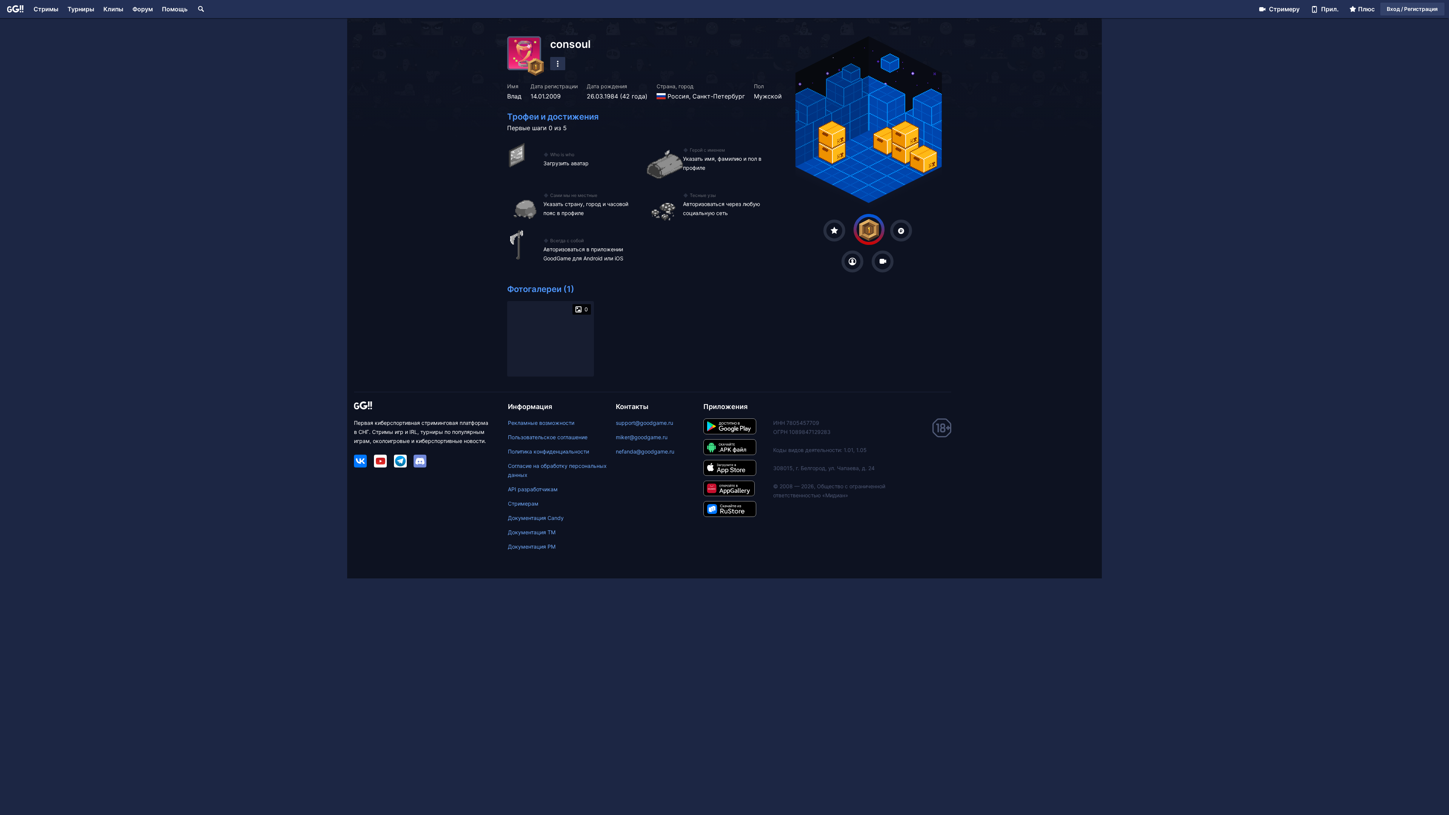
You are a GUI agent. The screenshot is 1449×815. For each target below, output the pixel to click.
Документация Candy (536, 518)
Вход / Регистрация (1412, 9)
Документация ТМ (531, 532)
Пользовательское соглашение (548, 437)
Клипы (113, 9)
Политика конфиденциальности (548, 451)
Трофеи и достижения (553, 116)
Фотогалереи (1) (540, 289)
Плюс (1366, 9)
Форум (142, 9)
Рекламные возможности (541, 423)
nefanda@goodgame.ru (645, 451)
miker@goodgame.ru (642, 437)
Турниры (81, 9)
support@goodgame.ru (644, 423)
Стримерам (523, 503)
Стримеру (1284, 9)
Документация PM (531, 546)
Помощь (175, 9)
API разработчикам (533, 489)
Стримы (46, 9)
